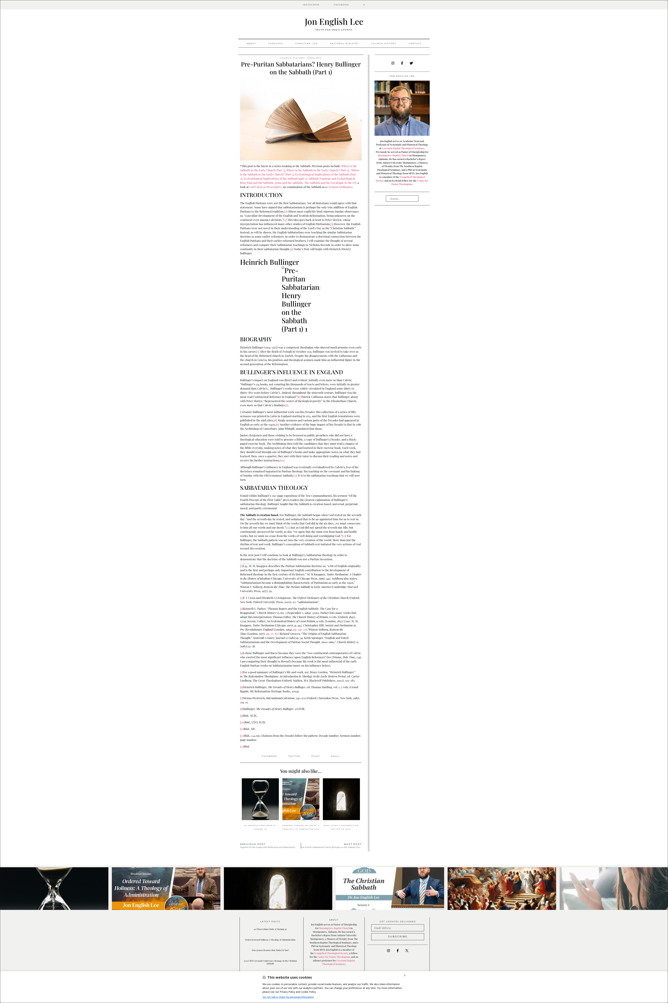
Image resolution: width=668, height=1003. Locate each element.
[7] (286, 405)
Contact (415, 43)
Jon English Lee (334, 21)
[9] (277, 424)
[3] (331, 224)
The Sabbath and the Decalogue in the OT (330, 182)
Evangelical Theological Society (331, 953)
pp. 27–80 (272, 633)
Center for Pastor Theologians (333, 956)
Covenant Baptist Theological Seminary (403, 148)
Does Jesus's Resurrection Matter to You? (270, 950)
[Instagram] (392, 63)
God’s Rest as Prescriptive (265, 187)
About (251, 43)
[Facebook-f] (402, 63)
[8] (275, 420)
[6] (299, 397)
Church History (383, 43)
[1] (285, 211)
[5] (257, 351)
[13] (344, 536)
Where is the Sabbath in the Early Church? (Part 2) (318, 170)
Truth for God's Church (334, 30)
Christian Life (306, 43)
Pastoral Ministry (344, 43)
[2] (285, 220)
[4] (291, 249)
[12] (288, 527)
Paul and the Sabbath (260, 182)
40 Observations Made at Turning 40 (270, 929)
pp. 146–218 (300, 629)
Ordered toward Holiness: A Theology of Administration (270, 939)
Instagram (311, 4)
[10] (282, 460)
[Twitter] (411, 63)
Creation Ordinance (340, 187)
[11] (295, 475)
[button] (269, 756)
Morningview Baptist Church (393, 155)
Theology (275, 43)
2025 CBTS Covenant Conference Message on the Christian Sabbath (270, 962)
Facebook (341, 4)
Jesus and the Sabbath (288, 182)
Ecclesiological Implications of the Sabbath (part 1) (275, 178)
